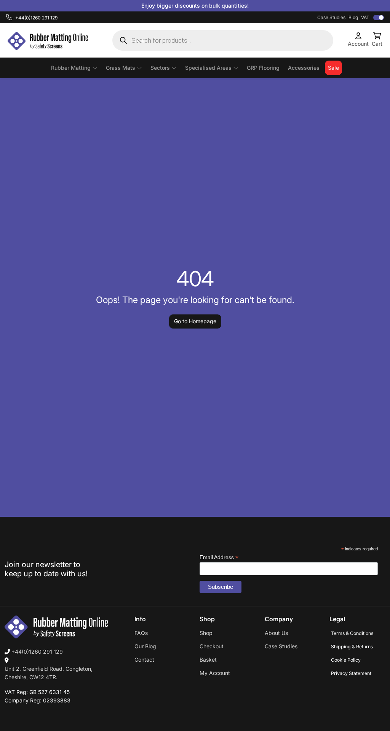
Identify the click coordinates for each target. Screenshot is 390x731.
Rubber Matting (71, 67)
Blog (353, 17)
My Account (215, 673)
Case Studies (331, 17)
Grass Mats (120, 67)
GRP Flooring (263, 67)
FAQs (141, 633)
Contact (144, 659)
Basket (208, 659)
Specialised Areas (208, 67)
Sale (333, 67)
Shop (206, 633)
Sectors (160, 67)
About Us (276, 633)
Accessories (304, 67)
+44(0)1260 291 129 (36, 651)
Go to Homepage (195, 321)
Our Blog (145, 646)
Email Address (219, 557)
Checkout (212, 646)
